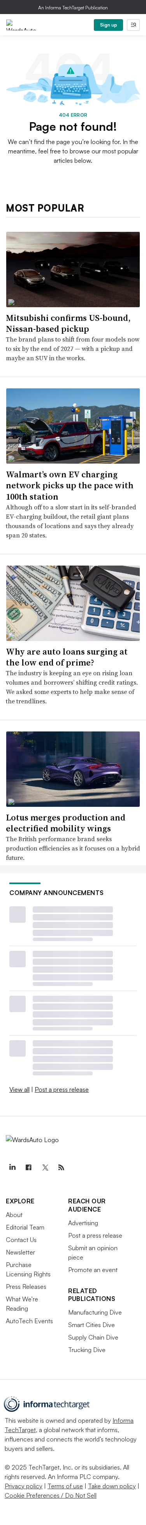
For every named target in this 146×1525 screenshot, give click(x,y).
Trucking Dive (87, 1350)
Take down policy (112, 1486)
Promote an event (93, 1270)
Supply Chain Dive (93, 1337)
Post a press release (62, 1089)
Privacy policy (23, 1486)
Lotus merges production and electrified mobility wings (65, 823)
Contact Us (21, 1240)
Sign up (108, 25)
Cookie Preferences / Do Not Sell (51, 1495)
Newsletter (20, 1252)
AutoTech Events (29, 1321)
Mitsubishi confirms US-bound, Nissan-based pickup (68, 323)
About (14, 1215)
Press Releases (26, 1286)
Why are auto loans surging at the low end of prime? (67, 657)
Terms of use (65, 1486)
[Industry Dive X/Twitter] (45, 1167)
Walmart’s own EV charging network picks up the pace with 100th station (70, 485)
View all (19, 1089)
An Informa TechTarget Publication (73, 8)
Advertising (83, 1223)
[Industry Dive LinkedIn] (12, 1167)
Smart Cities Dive (91, 1325)
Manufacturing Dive (95, 1312)
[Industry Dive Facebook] (28, 1167)
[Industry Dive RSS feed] (61, 1167)
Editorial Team (25, 1227)
